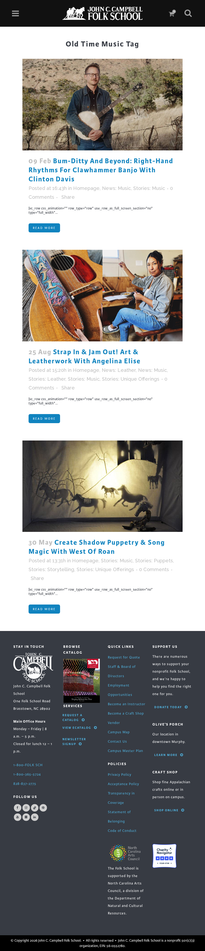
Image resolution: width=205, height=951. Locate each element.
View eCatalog (76, 728)
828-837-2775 (24, 784)
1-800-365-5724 (27, 774)
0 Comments (154, 569)
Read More (44, 228)
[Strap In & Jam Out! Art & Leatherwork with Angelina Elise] (102, 295)
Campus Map (119, 732)
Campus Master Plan (125, 751)
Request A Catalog (72, 717)
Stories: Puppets (154, 560)
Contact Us (117, 741)
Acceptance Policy (123, 784)
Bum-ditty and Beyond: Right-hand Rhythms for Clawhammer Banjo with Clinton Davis (101, 170)
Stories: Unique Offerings (130, 379)
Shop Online (166, 810)
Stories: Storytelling (51, 569)
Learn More (166, 755)
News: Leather (119, 370)
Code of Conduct (122, 831)
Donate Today (168, 707)
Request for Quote (124, 657)
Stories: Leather (47, 379)
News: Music (116, 188)
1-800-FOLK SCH (28, 765)
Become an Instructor (126, 704)
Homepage (86, 188)
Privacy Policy (119, 775)
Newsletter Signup (74, 741)
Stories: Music (149, 188)
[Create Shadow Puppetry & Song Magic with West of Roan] (102, 486)
